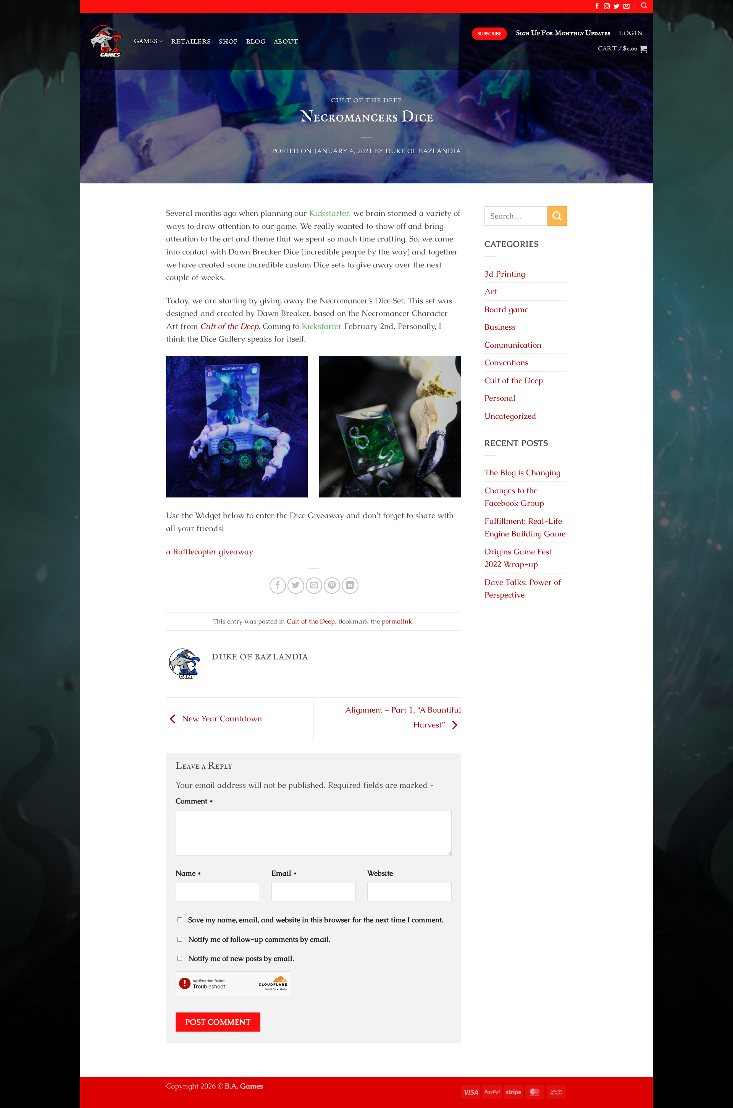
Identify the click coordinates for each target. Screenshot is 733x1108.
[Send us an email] (626, 6)
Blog (255, 42)
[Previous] (164, 431)
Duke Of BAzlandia (423, 151)
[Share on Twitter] (295, 585)
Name (188, 873)
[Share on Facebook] (278, 585)
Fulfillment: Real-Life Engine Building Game (524, 527)
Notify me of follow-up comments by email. (259, 939)
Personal (499, 398)
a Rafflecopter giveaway (209, 551)
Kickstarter (322, 326)
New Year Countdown (221, 718)
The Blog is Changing (522, 472)
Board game (506, 309)
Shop (228, 42)
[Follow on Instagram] (607, 6)
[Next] (462, 431)
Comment (194, 801)
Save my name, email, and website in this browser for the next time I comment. (315, 920)
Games (146, 41)
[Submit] (557, 216)
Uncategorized (510, 416)
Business (499, 327)
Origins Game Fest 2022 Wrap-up (518, 558)
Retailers (190, 42)
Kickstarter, (330, 213)
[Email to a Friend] (314, 585)
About (286, 42)
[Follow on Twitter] (617, 6)
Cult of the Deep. (230, 326)
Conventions (506, 362)
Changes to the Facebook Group (514, 497)
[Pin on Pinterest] (332, 585)
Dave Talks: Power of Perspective (522, 588)
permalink (397, 621)
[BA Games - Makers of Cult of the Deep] (104, 41)
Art (490, 291)
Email (284, 873)
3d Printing (504, 274)
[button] (644, 5)
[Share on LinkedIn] (350, 585)
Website (380, 873)
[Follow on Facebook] (597, 6)
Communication (512, 345)
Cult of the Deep (366, 101)
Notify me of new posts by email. (241, 958)
